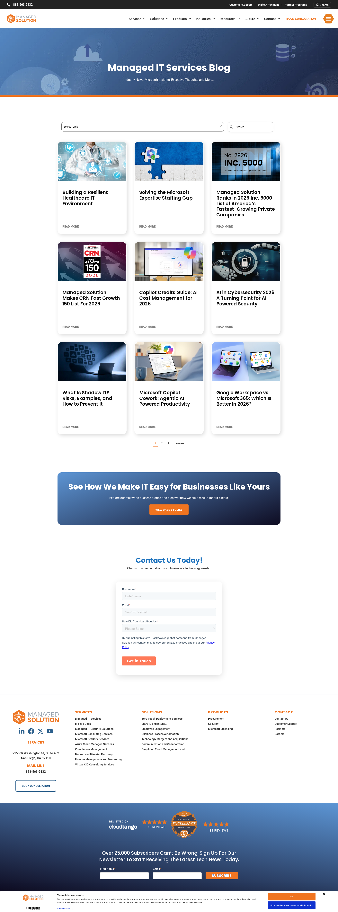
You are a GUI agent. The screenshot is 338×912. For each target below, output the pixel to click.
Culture (250, 19)
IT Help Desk (83, 723)
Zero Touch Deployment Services (162, 718)
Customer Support (240, 4)
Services (135, 19)
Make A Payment (268, 4)
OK (291, 897)
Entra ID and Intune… (154, 723)
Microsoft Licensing (220, 728)
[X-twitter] (40, 731)
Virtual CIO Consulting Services (94, 764)
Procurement (216, 718)
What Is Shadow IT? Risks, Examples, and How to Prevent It (87, 398)
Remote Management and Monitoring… (99, 759)
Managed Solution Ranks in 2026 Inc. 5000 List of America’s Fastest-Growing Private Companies (245, 203)
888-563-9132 (36, 771)
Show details (63, 908)
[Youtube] (50, 731)
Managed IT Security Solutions (94, 728)
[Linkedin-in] (22, 731)
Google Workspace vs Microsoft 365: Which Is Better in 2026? (243, 398)
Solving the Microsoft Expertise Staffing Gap (166, 195)
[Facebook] (31, 731)
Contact (270, 19)
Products (180, 19)
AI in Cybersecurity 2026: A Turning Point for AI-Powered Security (246, 298)
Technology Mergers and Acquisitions (165, 739)
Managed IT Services (88, 718)
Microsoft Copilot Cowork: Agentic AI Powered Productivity (164, 398)
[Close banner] (324, 894)
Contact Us (281, 718)
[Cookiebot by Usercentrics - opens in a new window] (33, 908)
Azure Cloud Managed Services (94, 744)
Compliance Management (91, 749)
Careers (279, 734)
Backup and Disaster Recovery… (94, 754)
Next (178, 443)
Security (213, 723)
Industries (203, 19)
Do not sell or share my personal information (292, 905)
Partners (280, 728)
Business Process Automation (160, 734)
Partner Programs (296, 4)
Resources (228, 19)
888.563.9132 (23, 4)
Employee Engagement (156, 728)
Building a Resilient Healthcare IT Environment (85, 198)
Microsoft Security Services (92, 739)
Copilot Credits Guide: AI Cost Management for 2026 (168, 298)
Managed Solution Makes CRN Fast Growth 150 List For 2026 (91, 298)
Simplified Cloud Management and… (164, 749)
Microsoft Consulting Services (93, 734)
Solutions (157, 19)
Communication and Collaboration (163, 744)
